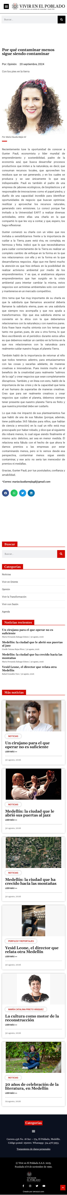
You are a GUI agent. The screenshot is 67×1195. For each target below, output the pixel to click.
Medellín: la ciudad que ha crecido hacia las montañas (32, 656)
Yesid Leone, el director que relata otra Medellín (29, 668)
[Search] (61, 19)
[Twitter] (37, 1186)
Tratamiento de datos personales (33, 1149)
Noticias (13, 736)
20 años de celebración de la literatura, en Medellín (32, 1086)
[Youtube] (43, 1186)
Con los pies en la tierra (15, 71)
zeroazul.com (38, 1191)
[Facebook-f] (23, 1186)
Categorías (33, 1123)
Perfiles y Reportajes (21, 941)
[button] (6, 6)
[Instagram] (30, 1186)
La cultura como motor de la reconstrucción (32, 1018)
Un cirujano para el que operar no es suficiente (27, 631)
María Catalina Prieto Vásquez (25, 1009)
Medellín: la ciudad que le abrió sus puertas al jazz (32, 644)
